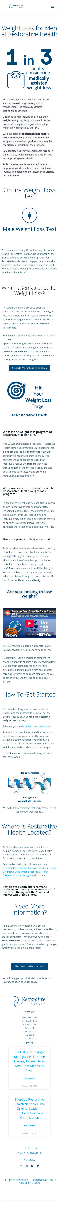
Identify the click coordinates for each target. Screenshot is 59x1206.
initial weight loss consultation (35, 726)
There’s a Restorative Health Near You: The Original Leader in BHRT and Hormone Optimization (29, 1108)
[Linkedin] (32, 1166)
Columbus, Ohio (11, 871)
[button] (52, 6)
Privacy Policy (29, 1160)
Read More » (29, 1078)
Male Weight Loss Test (29, 229)
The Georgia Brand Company (38, 1189)
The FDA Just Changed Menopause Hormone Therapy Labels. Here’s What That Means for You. (29, 1061)
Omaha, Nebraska (31, 871)
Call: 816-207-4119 (30, 1153)
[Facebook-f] (21, 1166)
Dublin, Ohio (48, 868)
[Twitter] (38, 1166)
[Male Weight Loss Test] (29, 215)
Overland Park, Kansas (15, 868)
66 (36, 1148)
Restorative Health (43, 1180)
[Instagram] (27, 1166)
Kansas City (34, 868)
